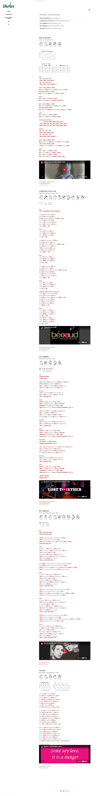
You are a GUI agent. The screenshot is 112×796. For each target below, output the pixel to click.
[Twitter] (63, 791)
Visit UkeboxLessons (43, 185)
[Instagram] (68, 791)
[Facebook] (61, 791)
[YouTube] (66, 791)
